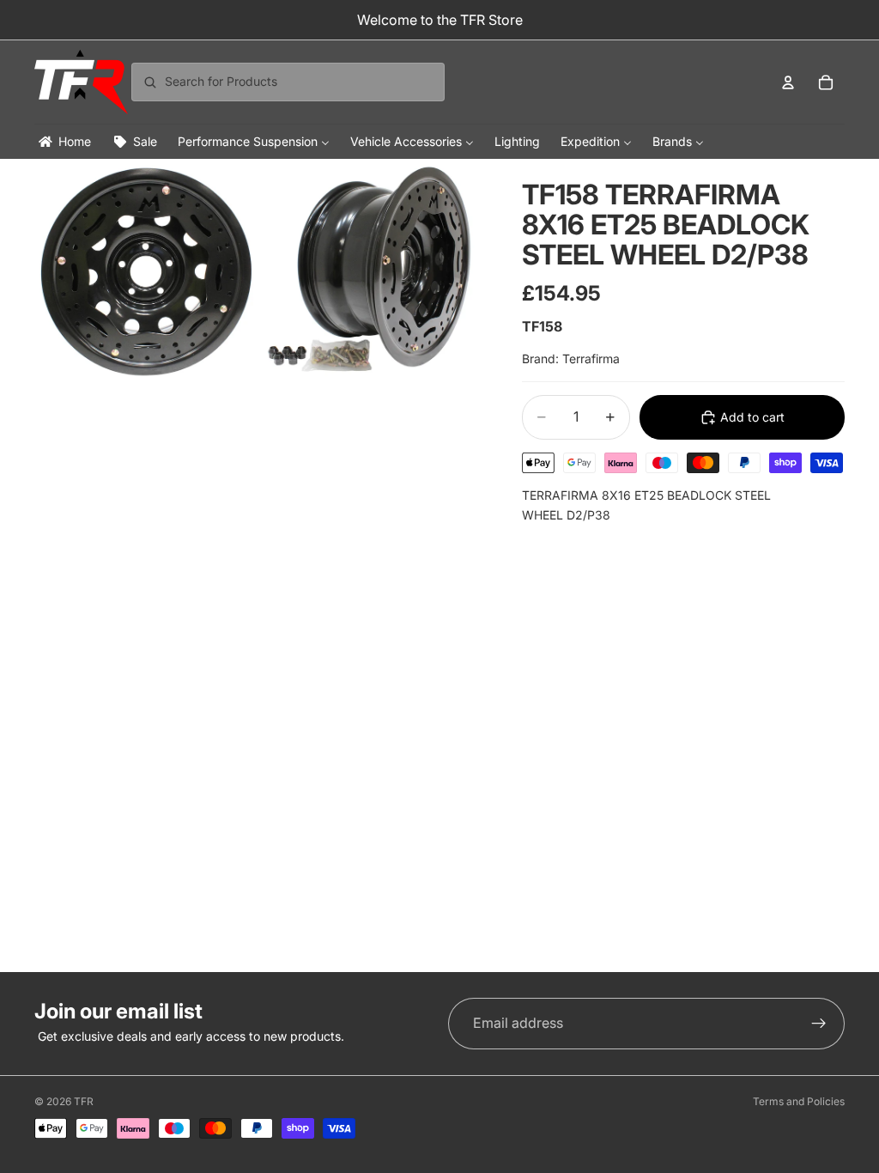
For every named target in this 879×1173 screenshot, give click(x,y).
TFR (84, 1101)
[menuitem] (63, 141)
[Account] (788, 82)
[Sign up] (819, 1024)
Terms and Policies (799, 1101)
